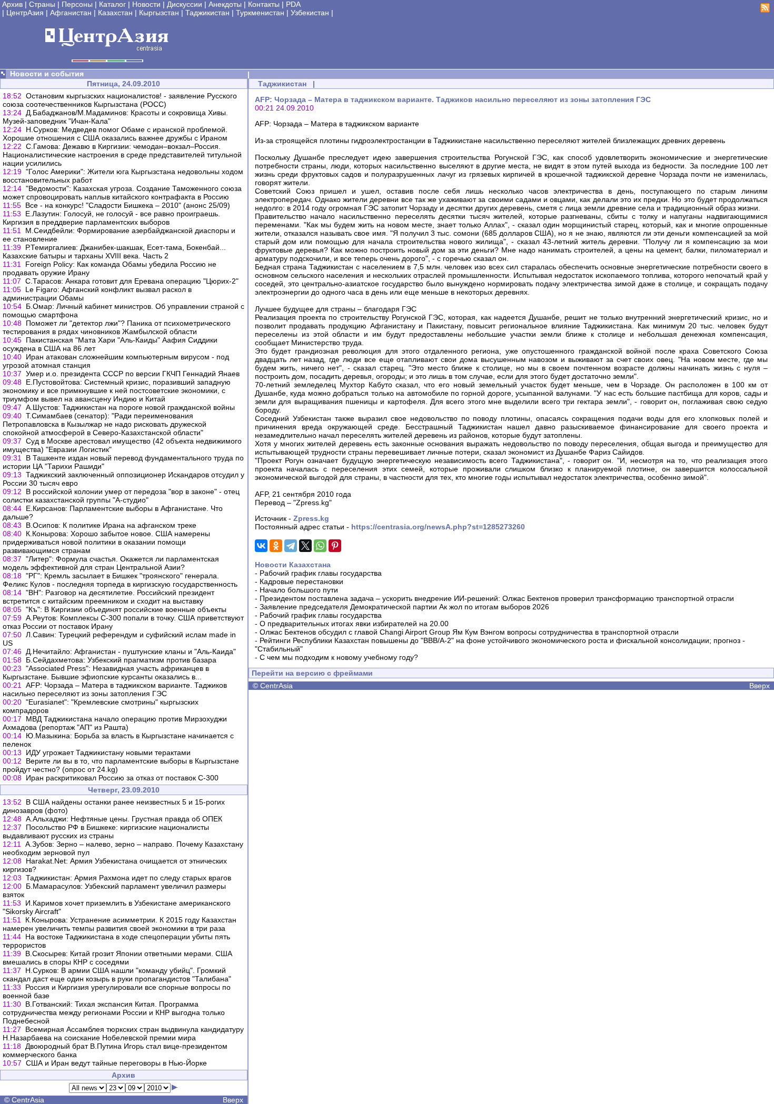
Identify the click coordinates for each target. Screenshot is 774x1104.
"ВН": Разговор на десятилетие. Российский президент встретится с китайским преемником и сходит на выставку (108, 596)
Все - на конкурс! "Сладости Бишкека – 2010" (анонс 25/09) (127, 205)
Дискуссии (184, 4)
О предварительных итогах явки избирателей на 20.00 (354, 623)
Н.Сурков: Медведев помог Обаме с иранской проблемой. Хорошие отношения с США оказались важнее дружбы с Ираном (115, 133)
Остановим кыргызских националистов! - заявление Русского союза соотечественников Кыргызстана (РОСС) (120, 100)
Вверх (233, 1100)
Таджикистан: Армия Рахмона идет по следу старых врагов (128, 878)
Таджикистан (207, 12)
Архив (12, 4)
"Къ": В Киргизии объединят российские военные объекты (126, 609)
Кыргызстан (159, 12)
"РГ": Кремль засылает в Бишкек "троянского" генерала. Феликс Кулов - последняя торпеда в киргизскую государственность (120, 579)
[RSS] (765, 10)
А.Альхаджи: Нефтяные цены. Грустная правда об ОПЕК (124, 819)
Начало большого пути (299, 590)
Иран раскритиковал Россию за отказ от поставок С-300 (122, 778)
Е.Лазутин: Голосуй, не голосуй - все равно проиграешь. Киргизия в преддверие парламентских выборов (111, 217)
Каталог (112, 4)
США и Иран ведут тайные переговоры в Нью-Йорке (116, 1063)
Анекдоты (225, 4)
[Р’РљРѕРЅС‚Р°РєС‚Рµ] (261, 545)
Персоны (77, 4)
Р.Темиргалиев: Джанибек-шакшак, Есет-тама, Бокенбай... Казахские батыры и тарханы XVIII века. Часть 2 (114, 251)
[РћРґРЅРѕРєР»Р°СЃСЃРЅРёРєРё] (276, 545)
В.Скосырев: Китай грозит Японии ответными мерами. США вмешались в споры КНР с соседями (117, 957)
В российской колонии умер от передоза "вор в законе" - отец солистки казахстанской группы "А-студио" (121, 495)
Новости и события (47, 73)
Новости (146, 4)
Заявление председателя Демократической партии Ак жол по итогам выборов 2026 (404, 607)
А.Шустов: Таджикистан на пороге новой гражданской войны (130, 407)
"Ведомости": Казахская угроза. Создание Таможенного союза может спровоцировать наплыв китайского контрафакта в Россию (122, 192)
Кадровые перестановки (301, 581)
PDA (293, 4)
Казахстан (115, 12)
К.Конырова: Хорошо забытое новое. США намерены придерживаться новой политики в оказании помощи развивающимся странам (106, 542)
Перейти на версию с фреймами (312, 673)
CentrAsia (28, 1100)
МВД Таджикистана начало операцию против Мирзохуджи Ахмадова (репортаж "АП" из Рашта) (115, 723)
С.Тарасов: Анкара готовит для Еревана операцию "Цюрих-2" (132, 281)
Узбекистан (310, 12)
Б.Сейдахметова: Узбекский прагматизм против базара (121, 660)
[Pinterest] (335, 545)
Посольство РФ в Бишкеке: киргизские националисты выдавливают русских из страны (106, 831)
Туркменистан (260, 12)
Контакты (264, 4)
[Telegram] (290, 545)
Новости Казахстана (293, 564)
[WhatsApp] (320, 545)
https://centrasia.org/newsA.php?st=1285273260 (438, 527)
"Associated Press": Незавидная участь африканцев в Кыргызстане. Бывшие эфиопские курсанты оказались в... (106, 672)
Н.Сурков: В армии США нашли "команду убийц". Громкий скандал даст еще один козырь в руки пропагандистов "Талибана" (117, 974)
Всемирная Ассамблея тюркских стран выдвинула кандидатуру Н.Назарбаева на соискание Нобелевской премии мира (123, 1033)
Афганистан (71, 12)
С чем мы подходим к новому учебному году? (339, 657)
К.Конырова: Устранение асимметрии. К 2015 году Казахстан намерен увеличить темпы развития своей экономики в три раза (119, 924)
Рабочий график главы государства (321, 573)
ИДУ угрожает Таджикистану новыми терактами (108, 752)
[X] (305, 545)
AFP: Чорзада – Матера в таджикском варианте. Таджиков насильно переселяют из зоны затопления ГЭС (115, 689)
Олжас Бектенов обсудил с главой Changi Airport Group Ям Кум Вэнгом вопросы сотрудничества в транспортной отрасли (469, 632)
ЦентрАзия (25, 12)
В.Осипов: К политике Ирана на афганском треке (111, 525)
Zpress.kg (311, 518)
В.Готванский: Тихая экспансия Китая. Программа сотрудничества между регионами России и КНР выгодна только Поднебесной (114, 1012)
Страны (42, 4)
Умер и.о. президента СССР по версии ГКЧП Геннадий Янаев (133, 373)
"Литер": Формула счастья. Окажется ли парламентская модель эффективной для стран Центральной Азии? (111, 563)
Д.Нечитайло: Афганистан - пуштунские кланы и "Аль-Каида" (131, 651)
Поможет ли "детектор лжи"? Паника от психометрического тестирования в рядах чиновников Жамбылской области (117, 327)
